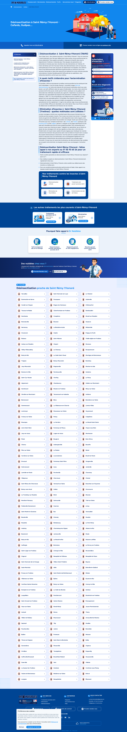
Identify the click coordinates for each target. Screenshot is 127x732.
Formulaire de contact (65, 708)
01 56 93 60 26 (39, 45)
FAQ (66, 703)
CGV (70, 730)
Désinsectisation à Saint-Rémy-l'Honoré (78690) (22, 59)
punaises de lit (43, 123)
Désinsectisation (51, 2)
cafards (68, 121)
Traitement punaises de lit (51, 214)
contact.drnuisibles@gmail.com (96, 699)
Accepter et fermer (34, 727)
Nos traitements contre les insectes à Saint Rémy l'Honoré (24, 79)
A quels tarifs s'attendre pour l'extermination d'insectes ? (21, 64)
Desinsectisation (18, 6)
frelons (75, 121)
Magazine (78, 2)
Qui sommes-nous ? (68, 2)
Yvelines (25, 6)
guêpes (54, 123)
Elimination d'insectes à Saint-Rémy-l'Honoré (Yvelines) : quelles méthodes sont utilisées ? (24, 68)
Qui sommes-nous (70, 701)
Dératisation (41, 2)
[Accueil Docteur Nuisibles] (18, 2)
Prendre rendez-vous (90, 708)
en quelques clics (106, 45)
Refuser (21, 727)
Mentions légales (65, 730)
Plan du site (74, 730)
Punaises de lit (32, 2)
